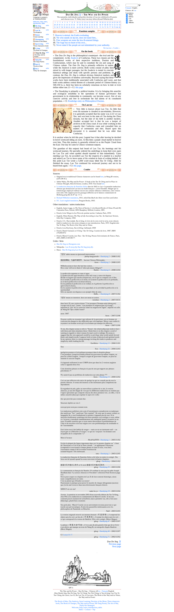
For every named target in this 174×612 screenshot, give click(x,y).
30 (59, 25)
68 (87, 27)
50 (110, 25)
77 (110, 27)
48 (105, 25)
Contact (88, 609)
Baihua (131, 16)
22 (107, 22)
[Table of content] (80, 14)
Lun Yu (37, 30)
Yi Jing (37, 48)
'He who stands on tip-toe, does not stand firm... (76, 38)
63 (74, 27)
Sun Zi (37, 64)
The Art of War (113, 603)
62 (72, 27)
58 (62, 27)
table (100, 607)
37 (77, 25)
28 (55, 25)
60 (67, 27)
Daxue (37, 35)
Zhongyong (39, 39)
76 (107, 27)
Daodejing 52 (105, 349)
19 (100, 22)
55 (55, 27)
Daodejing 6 (105, 270)
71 (94, 27)
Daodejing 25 (105, 467)
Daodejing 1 (105, 440)
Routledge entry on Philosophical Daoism (86, 101)
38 (80, 25)
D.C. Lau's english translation (67, 201)
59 (64, 27)
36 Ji (36, 69)
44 (94, 25)
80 (117, 27)
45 (97, 25)
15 (89, 22)
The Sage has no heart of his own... (71, 42)
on (99, 591)
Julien (131, 20)
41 (87, 25)
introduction (92, 607)
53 (117, 25)
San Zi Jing (39, 44)
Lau (130, 18)
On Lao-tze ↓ (108, 48)
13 (85, 22)
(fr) (75, 247)
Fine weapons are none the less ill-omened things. (77, 40)
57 (59, 27)
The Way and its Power (85, 603)
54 (119, 25)
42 (89, 25)
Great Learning (84, 601)
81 (119, 27)
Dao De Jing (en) (84, 247)
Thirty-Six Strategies (87, 605)
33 (67, 25)
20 (102, 22)
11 (80, 22)
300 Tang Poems (101, 603)
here (102, 177)
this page (79, 87)
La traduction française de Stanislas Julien (72, 187)
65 (80, 27)
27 (119, 22)
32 (64, 25)
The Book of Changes (68, 603)
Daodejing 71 (105, 537)
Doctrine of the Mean (99, 601)
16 (92, 22)
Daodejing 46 (105, 531)
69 (89, 27)
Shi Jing (38, 26)
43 (92, 25)
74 (102, 27)
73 (100, 27)
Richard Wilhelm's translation (67, 198)
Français (105, 591)
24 (112, 22)
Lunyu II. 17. (68, 535)
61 (69, 27)
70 (92, 27)
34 (69, 25)
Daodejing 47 (105, 521)
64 (77, 27)
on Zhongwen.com (68, 244)
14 (87, 22)
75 (105, 27)
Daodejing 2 (105, 256)
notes (85, 607)
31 (62, 25)
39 (82, 25)
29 (57, 25)
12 (82, 22)
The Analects (73, 601)
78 (112, 27)
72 (97, 27)
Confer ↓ (116, 48)
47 (102, 25)
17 (94, 22)
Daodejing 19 (105, 491)
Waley (131, 15)
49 (107, 25)
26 (117, 22)
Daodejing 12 (105, 343)
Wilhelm (131, 22)
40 (85, 25)
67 (85, 27)
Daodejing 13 (105, 377)
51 (112, 25)
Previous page (115, 544)
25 (115, 22)
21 (105, 22)
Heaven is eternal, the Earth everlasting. (72, 35)
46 (100, 25)
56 (57, 27)
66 (82, 27)
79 (115, 27)
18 (97, 22)
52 (115, 25)
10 (77, 22)
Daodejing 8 (105, 294)
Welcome (75, 607)
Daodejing (106, 461)
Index (81, 609)
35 (72, 25)
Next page (116, 546)
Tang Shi (38, 60)
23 (110, 22)
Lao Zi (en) (70, 247)
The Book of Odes (61, 601)
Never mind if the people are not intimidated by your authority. (83, 45)
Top (93, 609)
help (81, 607)
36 (74, 25)
